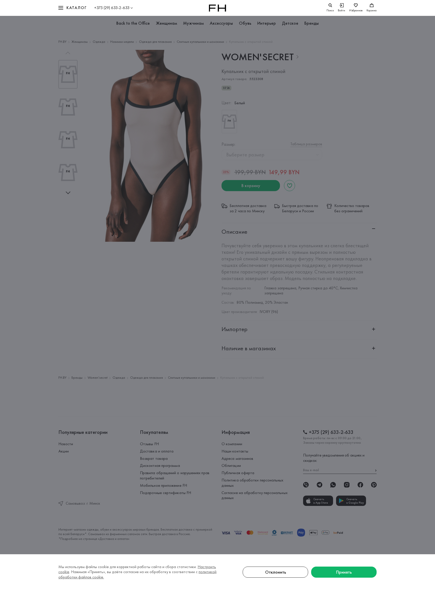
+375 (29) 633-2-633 (111, 7)
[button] (72, 8)
